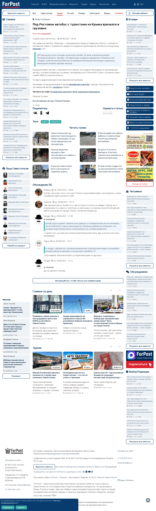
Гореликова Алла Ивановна (14, 182)
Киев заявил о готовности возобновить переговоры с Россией (137, 27)
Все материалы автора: (51, 101)
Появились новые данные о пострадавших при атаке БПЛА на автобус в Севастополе (46, 319)
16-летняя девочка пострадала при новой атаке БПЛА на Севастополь (15, 90)
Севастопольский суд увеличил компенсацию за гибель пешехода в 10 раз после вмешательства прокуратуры (63, 138)
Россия (70, 13)
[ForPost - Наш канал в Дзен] (93, 472)
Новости (35, 4)
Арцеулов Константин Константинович (16, 210)
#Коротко (73, 4)
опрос (87, 367)
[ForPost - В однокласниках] (92, 472)
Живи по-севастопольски (141, 122)
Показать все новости (16, 157)
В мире (82, 13)
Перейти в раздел (16, 245)
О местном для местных (140, 100)
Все (34, 13)
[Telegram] (47, 113)
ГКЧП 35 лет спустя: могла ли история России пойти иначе (138, 422)
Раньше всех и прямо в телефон (139, 111)
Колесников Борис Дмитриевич (15, 189)
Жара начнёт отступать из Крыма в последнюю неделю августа (16, 59)
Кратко (98, 466)
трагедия (56, 311)
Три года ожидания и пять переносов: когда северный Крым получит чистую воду (140, 209)
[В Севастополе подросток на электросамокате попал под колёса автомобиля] (88, 166)
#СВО (44, 4)
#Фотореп (94, 13)
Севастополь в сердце (140, 105)
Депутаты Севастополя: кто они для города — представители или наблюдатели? (14, 327)
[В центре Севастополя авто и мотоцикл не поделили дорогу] (41, 166)
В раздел (16, 376)
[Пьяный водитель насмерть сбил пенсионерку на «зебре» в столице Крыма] (41, 149)
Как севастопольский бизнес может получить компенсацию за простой (139, 412)
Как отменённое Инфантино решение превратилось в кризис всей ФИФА (139, 49)
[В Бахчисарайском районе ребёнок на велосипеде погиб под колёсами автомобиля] (88, 133)
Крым (59, 13)
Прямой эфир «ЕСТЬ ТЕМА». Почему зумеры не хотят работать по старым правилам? (139, 390)
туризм (57, 367)
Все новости (60, 466)
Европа (118, 367)
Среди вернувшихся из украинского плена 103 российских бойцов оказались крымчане (77, 319)
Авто (114, 4)
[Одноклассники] (41, 113)
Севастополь (46, 13)
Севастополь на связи (139, 88)
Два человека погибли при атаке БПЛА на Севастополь (139, 315)
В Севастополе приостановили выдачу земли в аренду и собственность (15, 49)
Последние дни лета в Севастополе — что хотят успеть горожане (75, 375)
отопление (116, 311)
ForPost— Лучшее (58, 477)
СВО (88, 311)
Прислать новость (16, 13)
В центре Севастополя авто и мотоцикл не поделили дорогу (61, 169)
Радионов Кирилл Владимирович (15, 231)
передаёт (37, 48)
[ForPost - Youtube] (89, 472)
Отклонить (8, 507)
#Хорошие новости (58, 4)
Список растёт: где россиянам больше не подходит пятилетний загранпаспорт (108, 375)
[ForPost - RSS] (83, 472)
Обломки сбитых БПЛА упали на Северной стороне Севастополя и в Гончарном (15, 136)
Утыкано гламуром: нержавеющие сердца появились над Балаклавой (15, 345)
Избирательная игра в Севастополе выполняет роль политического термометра (14, 363)
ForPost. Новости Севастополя (103, 477)
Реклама (119, 13)
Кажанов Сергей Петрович (18, 216)
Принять (21, 507)
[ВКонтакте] (35, 113)
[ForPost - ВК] (86, 472)
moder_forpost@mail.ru (21, 485)
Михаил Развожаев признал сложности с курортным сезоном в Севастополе (46, 375)
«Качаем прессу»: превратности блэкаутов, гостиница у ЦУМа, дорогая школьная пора (15, 147)
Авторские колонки (75, 466)
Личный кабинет (140, 13)
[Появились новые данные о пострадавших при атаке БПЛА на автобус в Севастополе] (47, 296)
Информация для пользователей (59, 453)
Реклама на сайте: (126, 451)
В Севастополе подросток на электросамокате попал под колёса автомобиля (110, 169)
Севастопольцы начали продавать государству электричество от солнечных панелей (138, 221)
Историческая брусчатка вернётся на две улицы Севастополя (136, 336)
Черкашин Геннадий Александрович (16, 175)
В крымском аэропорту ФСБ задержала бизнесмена (75, 92)
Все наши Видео (137, 94)
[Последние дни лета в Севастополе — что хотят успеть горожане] (78, 353)
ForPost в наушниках (140, 128)
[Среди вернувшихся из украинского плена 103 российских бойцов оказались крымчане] (78, 296)
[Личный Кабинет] (135, 4)
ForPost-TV (89, 466)
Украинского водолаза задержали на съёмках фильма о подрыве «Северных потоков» (139, 38)
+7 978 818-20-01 (125, 458)
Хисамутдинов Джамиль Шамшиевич (17, 238)
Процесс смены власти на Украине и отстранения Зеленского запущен (137, 60)
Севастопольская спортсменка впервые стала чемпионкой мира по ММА (16, 79)
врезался (57, 87)
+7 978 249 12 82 (12, 489)
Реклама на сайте (13, 460)
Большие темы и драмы (140, 117)
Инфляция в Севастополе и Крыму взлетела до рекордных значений (138, 199)
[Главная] (11, 3)
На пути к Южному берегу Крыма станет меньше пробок (139, 257)
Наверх (148, 500)
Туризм (84, 4)
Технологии (104, 4)
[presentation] (111, 289)
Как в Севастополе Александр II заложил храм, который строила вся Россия (139, 379)
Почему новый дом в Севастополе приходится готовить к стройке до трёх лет (14, 68)
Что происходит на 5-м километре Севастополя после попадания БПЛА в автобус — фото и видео (139, 247)
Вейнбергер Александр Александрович (17, 224)
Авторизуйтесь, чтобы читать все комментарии (78, 280)
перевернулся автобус (79, 84)
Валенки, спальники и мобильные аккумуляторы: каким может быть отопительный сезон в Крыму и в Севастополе (108, 321)
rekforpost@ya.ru (125, 463)
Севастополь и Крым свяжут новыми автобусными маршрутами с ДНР (14, 38)
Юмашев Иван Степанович (18, 202)
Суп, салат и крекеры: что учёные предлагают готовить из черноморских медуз (15, 101)
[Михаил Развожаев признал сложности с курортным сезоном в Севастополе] (47, 353)
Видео (107, 13)
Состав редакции (109, 466)
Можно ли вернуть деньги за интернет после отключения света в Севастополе (137, 432)
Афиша (93, 4)
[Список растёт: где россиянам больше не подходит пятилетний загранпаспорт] (108, 353)
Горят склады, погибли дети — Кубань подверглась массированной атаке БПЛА (14, 27)
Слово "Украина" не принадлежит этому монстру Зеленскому (13, 310)
